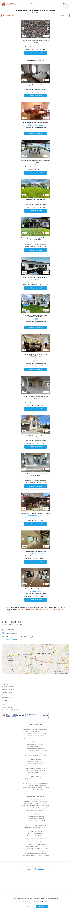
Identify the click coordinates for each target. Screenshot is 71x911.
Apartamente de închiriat (35, 796)
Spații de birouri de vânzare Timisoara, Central (35, 783)
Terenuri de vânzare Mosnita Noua (35, 766)
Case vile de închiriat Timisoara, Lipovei (35, 823)
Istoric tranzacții (7, 697)
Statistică (36, 901)
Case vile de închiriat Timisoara (35, 816)
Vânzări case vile (35, 742)
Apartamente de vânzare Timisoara (35, 727)
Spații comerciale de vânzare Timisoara (35, 781)
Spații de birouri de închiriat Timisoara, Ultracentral (35, 851)
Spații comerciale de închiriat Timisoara (35, 846)
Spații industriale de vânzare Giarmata (35, 785)
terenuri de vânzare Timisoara (29, 611)
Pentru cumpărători (8, 689)
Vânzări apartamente (36, 724)
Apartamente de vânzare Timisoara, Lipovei (35, 738)
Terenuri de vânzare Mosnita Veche (35, 770)
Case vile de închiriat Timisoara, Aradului (36, 820)
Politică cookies (7, 707)
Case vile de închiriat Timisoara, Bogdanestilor (35, 827)
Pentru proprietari (7, 692)
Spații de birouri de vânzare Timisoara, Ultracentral (35, 787)
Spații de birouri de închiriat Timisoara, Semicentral (35, 855)
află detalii (33, 898)
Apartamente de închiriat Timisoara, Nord (35, 808)
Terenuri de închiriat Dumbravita (35, 833)
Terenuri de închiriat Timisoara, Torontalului (35, 838)
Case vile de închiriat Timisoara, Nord (35, 825)
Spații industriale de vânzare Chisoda (35, 790)
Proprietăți (5, 684)
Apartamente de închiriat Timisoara (35, 799)
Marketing (45, 901)
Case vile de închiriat (35, 814)
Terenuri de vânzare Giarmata (36, 772)
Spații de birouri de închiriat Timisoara (35, 844)
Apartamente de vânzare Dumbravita (35, 731)
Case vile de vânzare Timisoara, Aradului (35, 751)
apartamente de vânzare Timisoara (47, 609)
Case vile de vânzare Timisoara (35, 744)
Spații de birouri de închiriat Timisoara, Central (35, 848)
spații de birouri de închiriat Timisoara (51, 611)
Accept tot (42, 906)
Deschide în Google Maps (13, 639)
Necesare (28, 901)
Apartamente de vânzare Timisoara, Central (35, 733)
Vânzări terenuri (35, 759)
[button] (68, 15)
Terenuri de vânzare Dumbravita (35, 763)
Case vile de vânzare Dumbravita (35, 746)
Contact (4, 700)
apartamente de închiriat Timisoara (26, 609)
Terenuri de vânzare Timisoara (35, 761)
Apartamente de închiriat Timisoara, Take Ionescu (35, 805)
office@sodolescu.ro (12, 633)
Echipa (4, 695)
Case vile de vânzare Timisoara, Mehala (35, 753)
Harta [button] (47, 36)
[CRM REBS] (39, 869)
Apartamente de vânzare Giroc (35, 735)
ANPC (4, 704)
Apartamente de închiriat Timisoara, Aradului (35, 803)
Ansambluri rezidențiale (9, 686)
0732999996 (10, 629)
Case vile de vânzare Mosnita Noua (35, 748)
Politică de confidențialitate (10, 710)
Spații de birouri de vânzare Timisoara (35, 779)
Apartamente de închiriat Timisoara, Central (35, 801)
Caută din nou (8, 15)
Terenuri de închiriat (35, 831)
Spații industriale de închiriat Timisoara (35, 853)
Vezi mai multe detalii (35, 53)
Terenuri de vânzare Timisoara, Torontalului (35, 768)
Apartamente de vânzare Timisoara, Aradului (35, 729)
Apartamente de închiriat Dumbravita (35, 810)
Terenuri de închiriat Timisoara (35, 836)
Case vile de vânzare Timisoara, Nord (35, 755)
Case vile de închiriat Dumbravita (35, 818)
